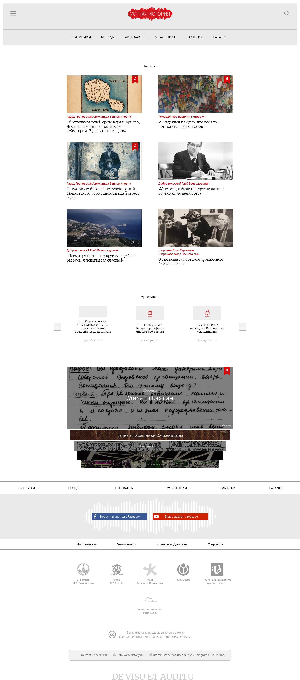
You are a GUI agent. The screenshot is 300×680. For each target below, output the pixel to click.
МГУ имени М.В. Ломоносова (83, 581)
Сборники (81, 37)
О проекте (215, 544)
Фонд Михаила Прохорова (150, 581)
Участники (166, 37)
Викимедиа (183, 579)
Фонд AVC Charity (117, 581)
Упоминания (126, 544)
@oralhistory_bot (164, 655)
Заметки (195, 37)
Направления (87, 544)
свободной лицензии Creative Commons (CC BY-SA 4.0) (155, 637)
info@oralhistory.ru (130, 655)
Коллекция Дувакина (172, 544)
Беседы (108, 37)
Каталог (220, 37)
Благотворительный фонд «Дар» (150, 611)
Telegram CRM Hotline (209, 655)
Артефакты (135, 37)
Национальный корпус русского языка (217, 581)
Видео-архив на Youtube (181, 516)
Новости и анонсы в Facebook (120, 516)
